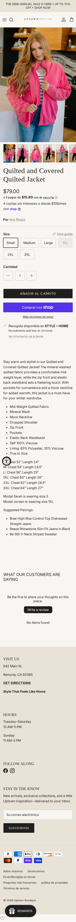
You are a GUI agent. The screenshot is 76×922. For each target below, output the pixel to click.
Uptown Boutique (25, 900)
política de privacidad (54, 882)
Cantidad (10, 267)
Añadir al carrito (38, 294)
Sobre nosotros (13, 871)
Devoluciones (36, 871)
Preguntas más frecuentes (19, 882)
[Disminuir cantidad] (8, 276)
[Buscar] (13, 19)
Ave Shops (17, 220)
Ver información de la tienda (26, 336)
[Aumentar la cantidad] (31, 276)
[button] (38, 197)
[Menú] (4, 19)
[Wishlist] (2, 918)
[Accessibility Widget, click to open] (6, 461)
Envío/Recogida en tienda (19, 876)
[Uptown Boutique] (38, 19)
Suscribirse (19, 828)
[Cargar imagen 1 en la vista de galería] (38, 84)
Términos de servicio (16, 888)
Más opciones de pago (38, 316)
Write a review (38, 610)
